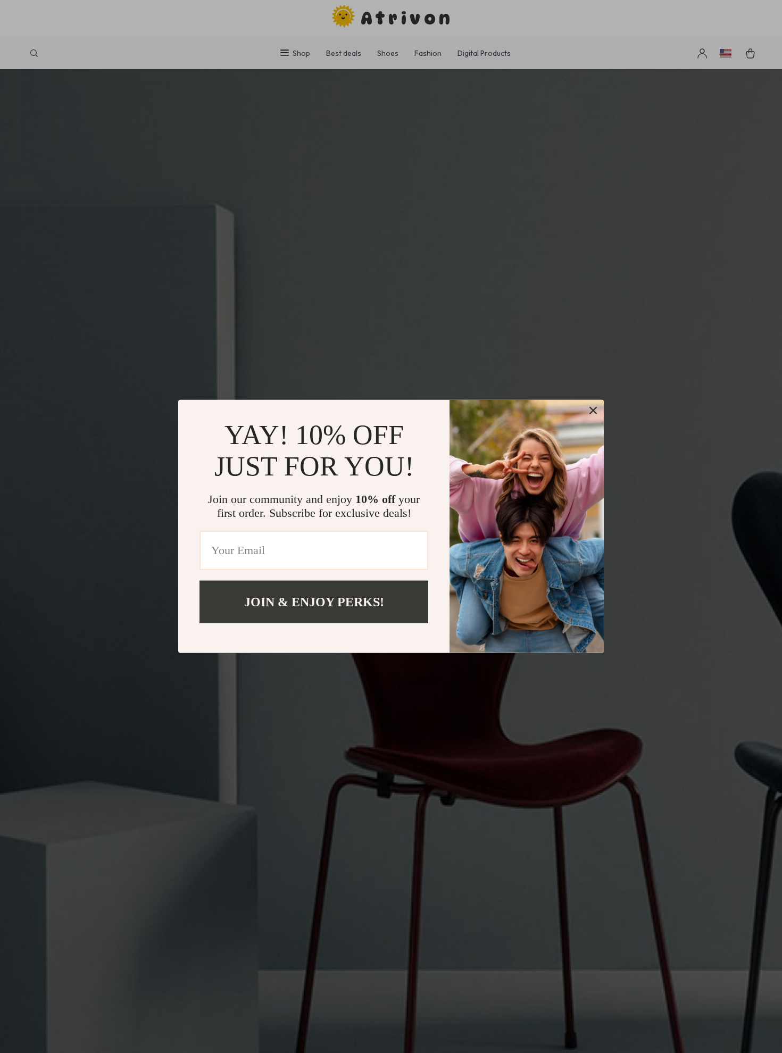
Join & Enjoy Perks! (314, 602)
